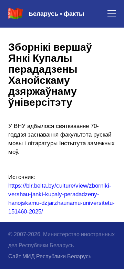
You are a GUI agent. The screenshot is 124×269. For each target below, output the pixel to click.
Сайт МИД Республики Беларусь (49, 256)
